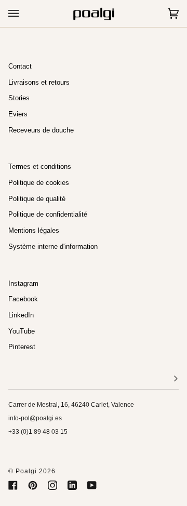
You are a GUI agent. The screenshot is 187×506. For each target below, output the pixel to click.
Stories (19, 98)
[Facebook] (13, 485)
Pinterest (21, 347)
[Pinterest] (32, 485)
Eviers (18, 114)
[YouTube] (92, 485)
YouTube (21, 331)
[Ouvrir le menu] (23, 13)
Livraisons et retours (39, 82)
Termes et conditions (39, 166)
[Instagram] (52, 485)
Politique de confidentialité (47, 214)
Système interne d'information (53, 246)
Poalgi (26, 471)
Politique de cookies (38, 183)
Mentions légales (33, 230)
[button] (93, 379)
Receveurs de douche (41, 130)
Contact (20, 66)
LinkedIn (21, 315)
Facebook (23, 299)
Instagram (23, 283)
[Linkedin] (72, 485)
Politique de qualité (36, 199)
